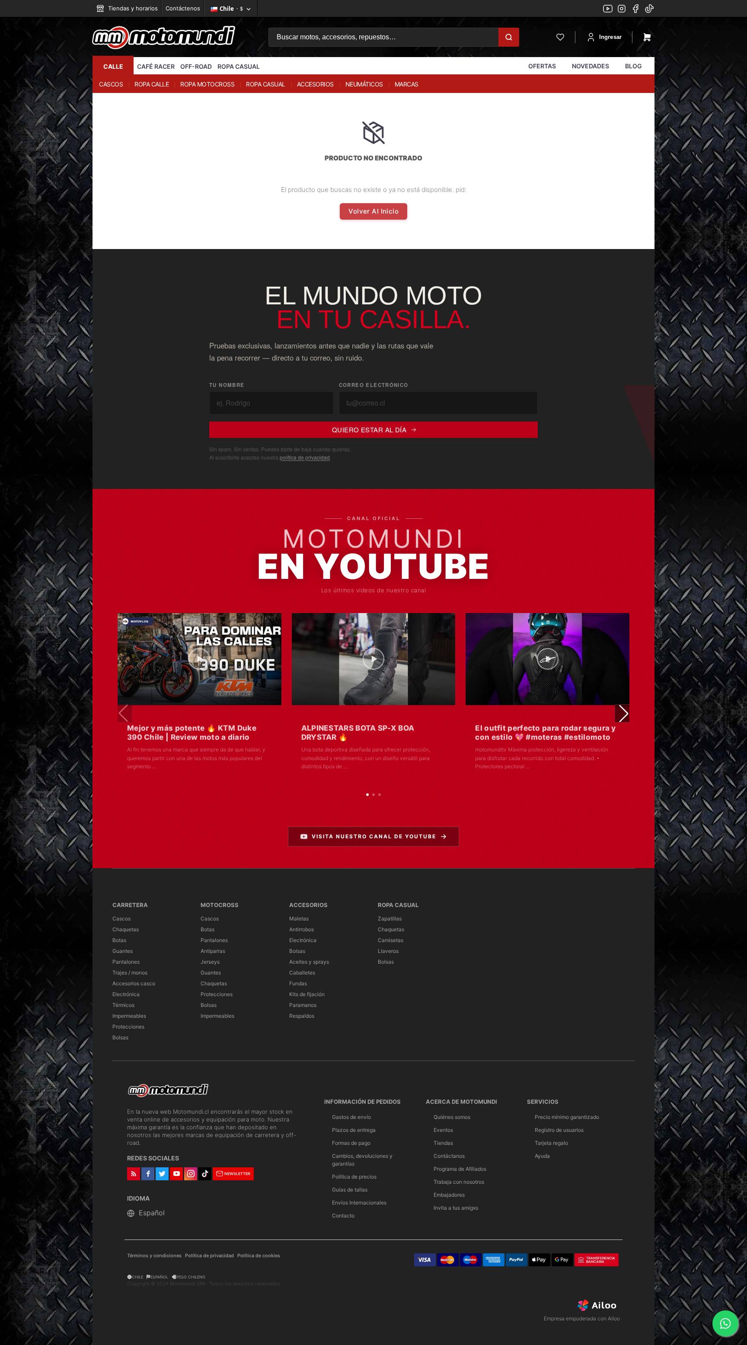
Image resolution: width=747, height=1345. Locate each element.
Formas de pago (351, 1143)
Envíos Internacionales (359, 1202)
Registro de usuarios (559, 1130)
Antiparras (213, 951)
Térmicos (123, 1005)
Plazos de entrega (354, 1130)
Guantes (122, 951)
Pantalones (126, 961)
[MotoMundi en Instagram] (621, 9)
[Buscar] (508, 37)
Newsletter (237, 1173)
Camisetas (390, 940)
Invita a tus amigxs (456, 1207)
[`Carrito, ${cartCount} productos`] (647, 37)
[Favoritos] (560, 37)
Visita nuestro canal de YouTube (374, 836)
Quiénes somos (452, 1117)
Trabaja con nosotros (459, 1182)
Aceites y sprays (309, 961)
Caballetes (302, 972)
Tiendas (443, 1143)
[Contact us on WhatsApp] (725, 1323)
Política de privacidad (209, 1256)
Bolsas (120, 1037)
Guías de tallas (349, 1189)
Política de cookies (258, 1256)
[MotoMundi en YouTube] (608, 9)
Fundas (298, 983)
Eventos (443, 1130)
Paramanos (302, 1005)
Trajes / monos (129, 972)
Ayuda (542, 1156)
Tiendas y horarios (132, 8)
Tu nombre (226, 385)
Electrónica (126, 994)
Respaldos (301, 1016)
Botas (119, 940)
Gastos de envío (351, 1117)
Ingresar (610, 37)
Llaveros (388, 951)
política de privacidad (305, 457)
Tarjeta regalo (551, 1143)
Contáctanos (449, 1156)
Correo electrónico (374, 385)
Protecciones (128, 1026)
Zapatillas (390, 918)
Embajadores (449, 1195)
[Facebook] (635, 9)
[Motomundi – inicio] (163, 37)
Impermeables (129, 1016)
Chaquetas (125, 929)
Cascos (121, 918)
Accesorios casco (133, 983)
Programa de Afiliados (460, 1169)
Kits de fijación (307, 994)
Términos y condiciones (154, 1256)
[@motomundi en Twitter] (649, 9)
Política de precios (354, 1176)
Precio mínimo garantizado (567, 1117)
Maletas (299, 918)
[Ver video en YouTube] (199, 659)
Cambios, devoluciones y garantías (362, 1160)
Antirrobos (301, 929)
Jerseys (210, 961)
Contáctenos (183, 8)
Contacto (343, 1215)
